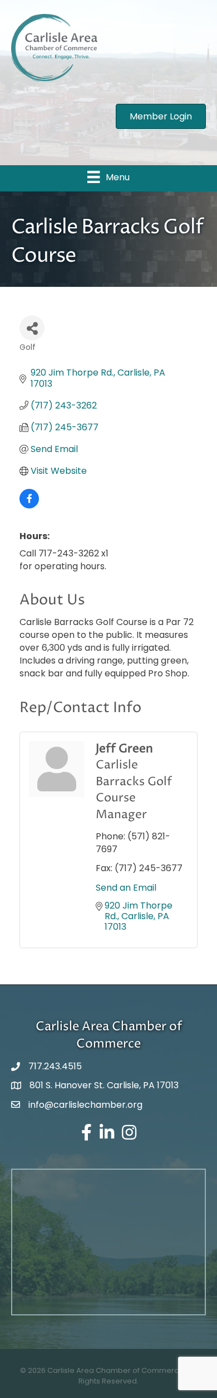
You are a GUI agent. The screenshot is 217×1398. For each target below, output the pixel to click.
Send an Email (126, 887)
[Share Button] (32, 327)
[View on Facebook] (29, 505)
